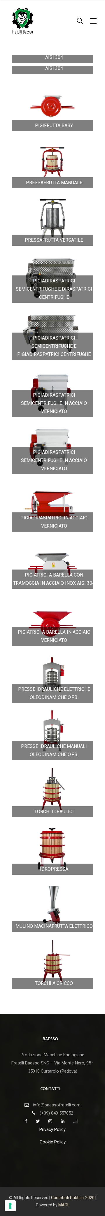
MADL (63, 1205)
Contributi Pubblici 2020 (72, 1197)
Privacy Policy (52, 1129)
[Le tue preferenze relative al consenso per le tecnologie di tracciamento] (10, 1205)
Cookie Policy (53, 1142)
